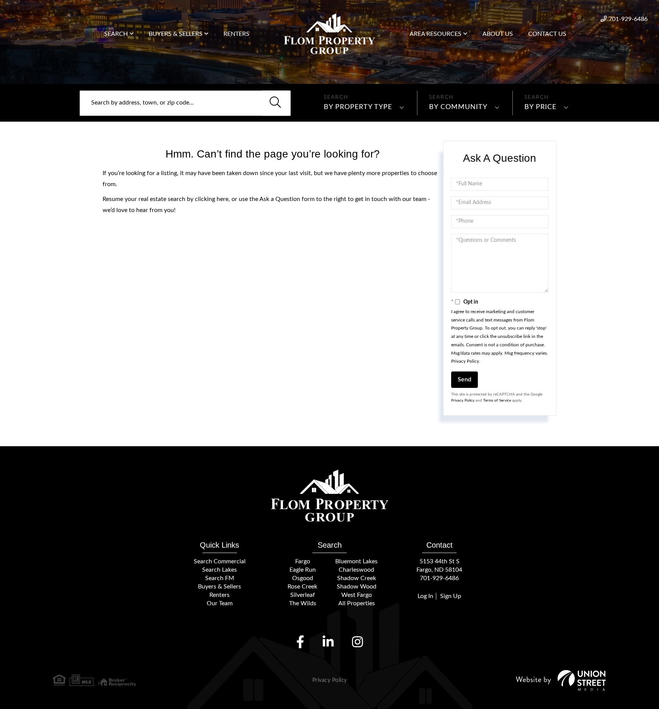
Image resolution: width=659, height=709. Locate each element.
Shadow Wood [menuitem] (356, 587)
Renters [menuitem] (236, 34)
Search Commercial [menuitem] (220, 561)
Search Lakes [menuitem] (219, 570)
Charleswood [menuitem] (356, 570)
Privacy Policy (465, 361)
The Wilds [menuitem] (302, 603)
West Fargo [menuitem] (356, 595)
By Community (458, 107)
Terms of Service (497, 400)
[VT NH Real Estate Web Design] (561, 680)
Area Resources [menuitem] (435, 34)
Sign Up (450, 596)
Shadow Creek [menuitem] (356, 578)
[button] (275, 103)
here (222, 199)
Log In (425, 596)
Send (464, 379)
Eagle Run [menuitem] (302, 570)
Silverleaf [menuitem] (302, 595)
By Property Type (358, 107)
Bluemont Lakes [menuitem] (356, 561)
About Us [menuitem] (497, 34)
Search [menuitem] (116, 34)
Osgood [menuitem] (302, 578)
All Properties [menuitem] (356, 603)
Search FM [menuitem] (219, 578)
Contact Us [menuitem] (547, 34)
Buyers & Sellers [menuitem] (176, 34)
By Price (540, 107)
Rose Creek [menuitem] (302, 587)
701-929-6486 (628, 19)
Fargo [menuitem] (302, 561)
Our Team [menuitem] (220, 603)
